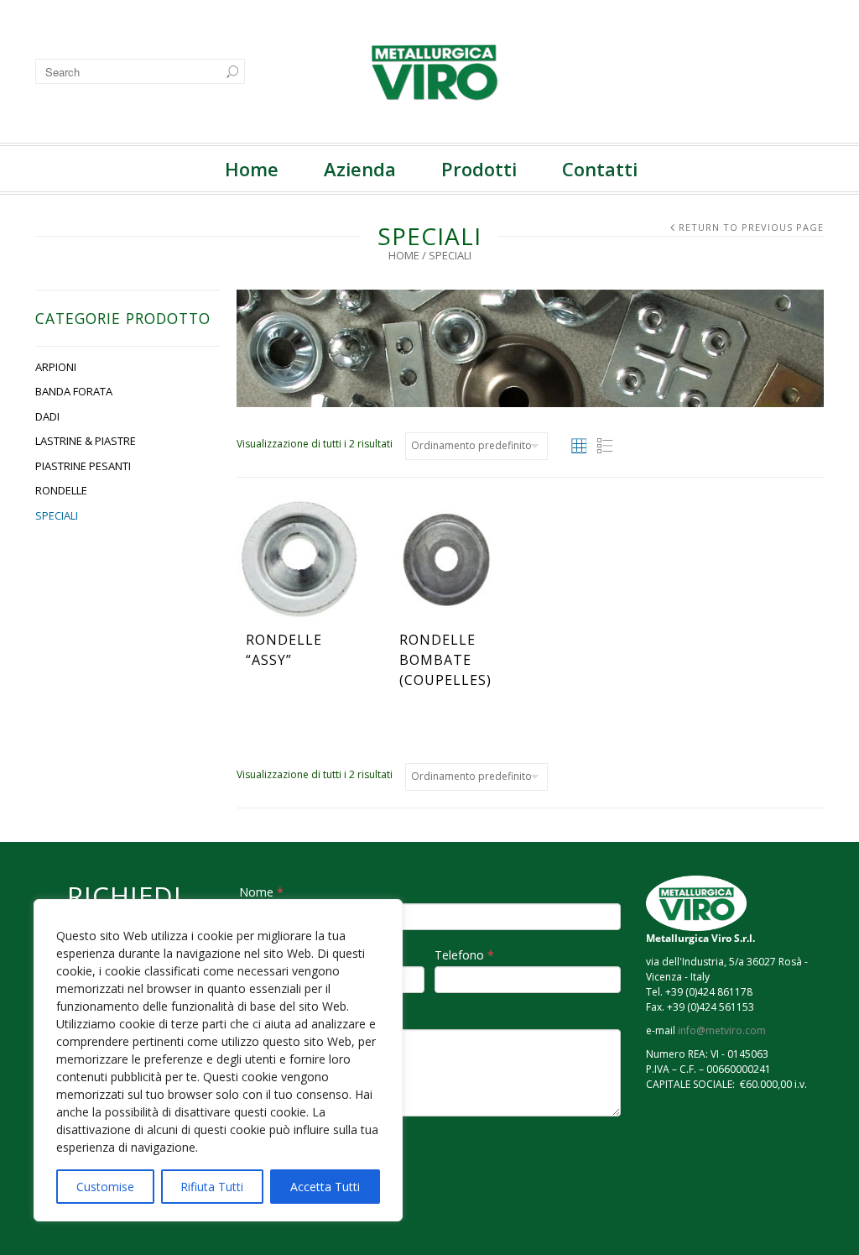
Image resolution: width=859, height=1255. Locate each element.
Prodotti (479, 168)
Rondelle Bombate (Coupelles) (445, 659)
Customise (105, 1187)
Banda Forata (73, 391)
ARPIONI (55, 366)
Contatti (600, 168)
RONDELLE (61, 490)
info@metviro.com (722, 1030)
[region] (218, 1060)
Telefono (464, 955)
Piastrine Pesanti (83, 465)
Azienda (360, 168)
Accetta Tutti (325, 1187)
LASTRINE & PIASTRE (85, 440)
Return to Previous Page (751, 227)
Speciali (56, 515)
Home (252, 168)
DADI (47, 416)
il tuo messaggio (289, 1018)
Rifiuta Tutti (211, 1187)
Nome (261, 892)
